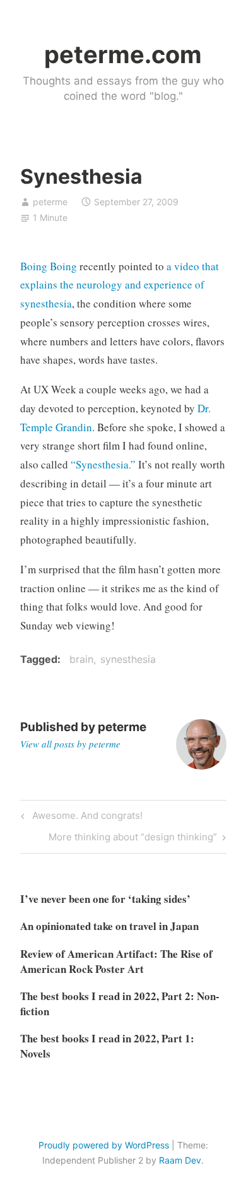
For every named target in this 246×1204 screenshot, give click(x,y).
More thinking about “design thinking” (133, 839)
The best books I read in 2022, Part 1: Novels (107, 1045)
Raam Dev (180, 1160)
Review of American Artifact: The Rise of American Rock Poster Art (116, 961)
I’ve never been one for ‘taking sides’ (105, 899)
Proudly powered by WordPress (103, 1145)
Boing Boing (48, 266)
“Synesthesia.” (103, 464)
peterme (50, 201)
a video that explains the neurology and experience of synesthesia (119, 285)
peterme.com (123, 54)
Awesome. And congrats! (85, 817)
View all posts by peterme (70, 743)
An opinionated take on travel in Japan (109, 926)
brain (81, 659)
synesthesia (128, 659)
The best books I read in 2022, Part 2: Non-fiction (120, 1003)
